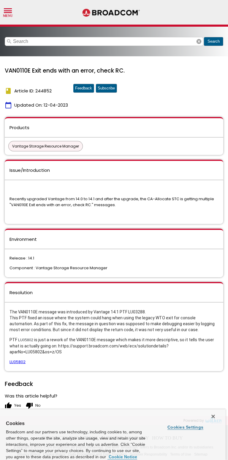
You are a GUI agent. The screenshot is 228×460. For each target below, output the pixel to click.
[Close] (213, 416)
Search (214, 41)
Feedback (83, 88)
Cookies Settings (185, 427)
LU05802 (18, 362)
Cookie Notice (122, 456)
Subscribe (106, 88)
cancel (199, 41)
